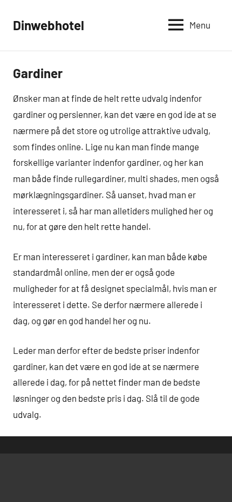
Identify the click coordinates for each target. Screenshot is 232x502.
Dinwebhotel (48, 25)
